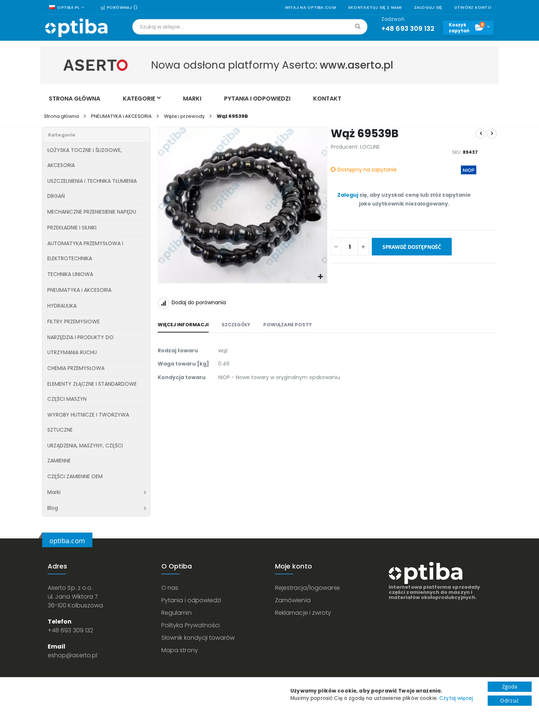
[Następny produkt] (492, 133)
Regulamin (176, 613)
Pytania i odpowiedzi (191, 600)
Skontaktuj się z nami (375, 7)
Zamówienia (293, 600)
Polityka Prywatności (190, 625)
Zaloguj (347, 195)
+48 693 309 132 (70, 630)
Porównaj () (121, 7)
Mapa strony (179, 650)
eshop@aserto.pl (72, 655)
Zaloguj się (428, 7)
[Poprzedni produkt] (481, 133)
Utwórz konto (472, 7)
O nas (169, 588)
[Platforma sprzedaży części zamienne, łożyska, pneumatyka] (76, 27)
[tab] (183, 325)
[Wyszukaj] (358, 26)
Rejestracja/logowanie (307, 588)
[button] (320, 276)
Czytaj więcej (456, 698)
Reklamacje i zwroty (303, 613)
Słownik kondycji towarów (198, 637)
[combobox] (249, 26)
